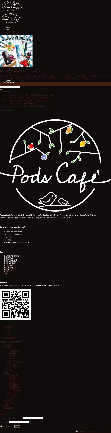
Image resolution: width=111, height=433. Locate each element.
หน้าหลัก (7, 27)
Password (4, 422)
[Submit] (1, 89)
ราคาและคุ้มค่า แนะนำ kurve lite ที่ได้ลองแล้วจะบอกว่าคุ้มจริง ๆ (28, 106)
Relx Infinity (13, 392)
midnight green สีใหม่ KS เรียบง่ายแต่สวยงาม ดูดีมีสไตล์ (25, 100)
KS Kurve (12, 33)
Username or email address (11, 418)
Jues (10, 368)
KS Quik (12, 355)
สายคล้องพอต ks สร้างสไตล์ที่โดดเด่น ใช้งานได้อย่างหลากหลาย (28, 95)
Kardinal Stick (14, 31)
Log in (17, 426)
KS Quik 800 (13, 383)
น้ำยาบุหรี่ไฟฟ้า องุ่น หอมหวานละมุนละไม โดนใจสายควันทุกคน (28, 98)
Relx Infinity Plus (15, 362)
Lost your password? (8, 430)
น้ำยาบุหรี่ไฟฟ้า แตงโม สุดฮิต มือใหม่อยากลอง (21, 103)
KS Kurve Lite (14, 359)
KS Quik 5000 (14, 379)
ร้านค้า (7, 332)
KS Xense (12, 68)
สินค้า (6, 29)
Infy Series (13, 366)
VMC (11, 370)
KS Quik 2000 (14, 381)
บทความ (7, 335)
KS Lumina (13, 357)
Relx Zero (12, 74)
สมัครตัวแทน (9, 82)
